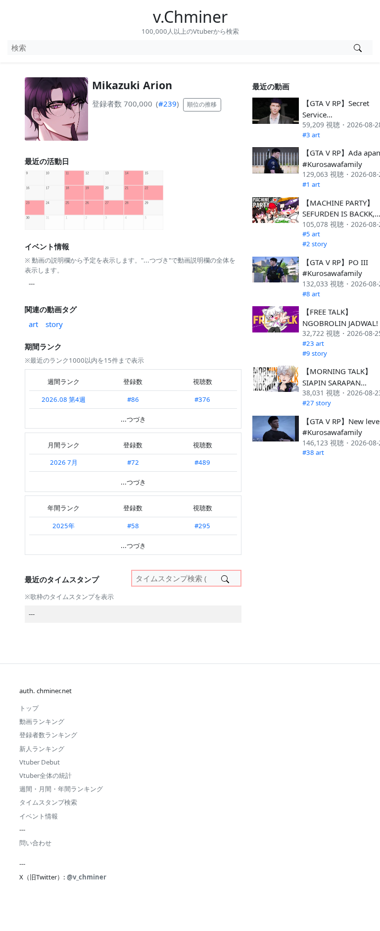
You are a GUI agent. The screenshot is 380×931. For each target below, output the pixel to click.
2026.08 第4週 (64, 399)
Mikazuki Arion (132, 85)
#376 (202, 399)
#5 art (311, 233)
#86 (133, 399)
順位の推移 (202, 104)
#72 (133, 462)
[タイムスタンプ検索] (225, 578)
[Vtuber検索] (357, 47)
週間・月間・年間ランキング (61, 788)
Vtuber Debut (39, 762)
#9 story (314, 353)
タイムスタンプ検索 (48, 802)
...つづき (133, 419)
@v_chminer (86, 877)
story (54, 324)
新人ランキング (41, 748)
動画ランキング (41, 721)
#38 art (313, 452)
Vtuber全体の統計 (45, 775)
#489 (202, 462)
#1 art (311, 184)
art (33, 324)
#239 (167, 104)
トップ (29, 708)
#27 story (316, 402)
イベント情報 (38, 816)
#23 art (313, 343)
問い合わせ (35, 842)
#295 (202, 525)
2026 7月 (64, 462)
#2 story (314, 243)
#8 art (311, 293)
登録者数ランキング (48, 734)
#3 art (311, 134)
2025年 (63, 525)
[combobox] (174, 47)
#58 (133, 525)
